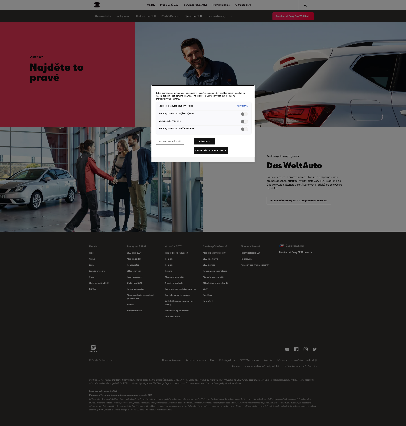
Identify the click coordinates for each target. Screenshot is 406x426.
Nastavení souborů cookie (170, 141)
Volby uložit (204, 141)
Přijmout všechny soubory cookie (210, 150)
